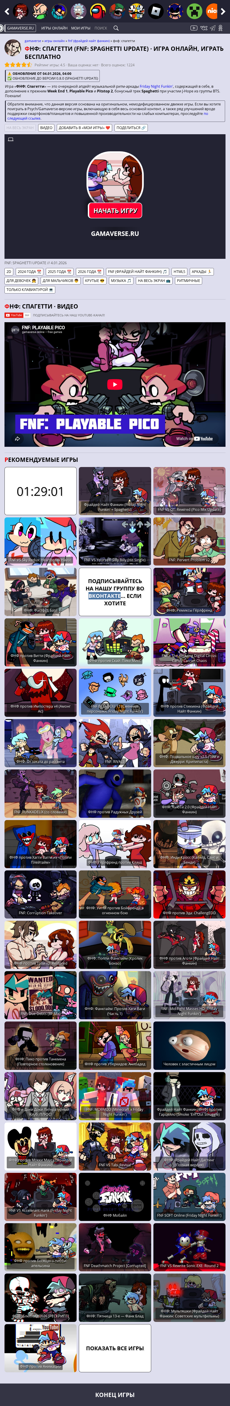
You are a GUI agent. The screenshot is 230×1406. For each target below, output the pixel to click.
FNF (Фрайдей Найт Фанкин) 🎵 (137, 271)
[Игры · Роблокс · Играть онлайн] (156, 11)
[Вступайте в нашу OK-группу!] (222, 30)
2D (9, 271)
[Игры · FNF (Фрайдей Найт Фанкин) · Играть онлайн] (21, 11)
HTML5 (179, 271)
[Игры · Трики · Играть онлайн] (117, 11)
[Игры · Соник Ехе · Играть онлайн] (175, 11)
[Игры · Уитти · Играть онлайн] (59, 11)
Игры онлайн (54, 28)
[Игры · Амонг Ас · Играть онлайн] (98, 11)
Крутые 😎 (94, 280)
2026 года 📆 (90, 271)
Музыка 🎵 (121, 280)
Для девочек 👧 (21, 280)
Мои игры (81, 28)
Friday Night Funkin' (156, 86)
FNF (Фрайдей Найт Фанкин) (89, 41)
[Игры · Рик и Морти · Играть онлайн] (78, 11)
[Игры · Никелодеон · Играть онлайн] (214, 11)
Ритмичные (188, 280)
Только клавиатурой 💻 (30, 289)
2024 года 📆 (29, 271)
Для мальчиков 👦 (61, 280)
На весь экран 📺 (154, 280)
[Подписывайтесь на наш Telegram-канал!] (214, 30)
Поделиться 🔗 (131, 127)
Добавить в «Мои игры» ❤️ (84, 127)
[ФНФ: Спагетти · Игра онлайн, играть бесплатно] (115, 180)
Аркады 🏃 (202, 271)
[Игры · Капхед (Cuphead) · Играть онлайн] (136, 11)
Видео (46, 127)
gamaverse (33, 41)
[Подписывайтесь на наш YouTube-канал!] (194, 30)
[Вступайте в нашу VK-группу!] (204, 30)
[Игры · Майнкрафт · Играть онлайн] (194, 11)
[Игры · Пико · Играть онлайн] (40, 11)
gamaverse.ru (20, 28)
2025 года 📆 (59, 271)
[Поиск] (116, 28)
